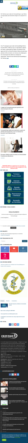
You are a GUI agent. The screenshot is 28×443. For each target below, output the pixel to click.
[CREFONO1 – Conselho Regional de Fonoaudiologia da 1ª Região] (14, 2)
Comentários (14, 300)
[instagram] (18, 324)
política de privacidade (20, 226)
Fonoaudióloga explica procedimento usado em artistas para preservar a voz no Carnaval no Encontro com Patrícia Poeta (13, 132)
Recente (7, 300)
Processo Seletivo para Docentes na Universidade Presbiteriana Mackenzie (13, 155)
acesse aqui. (17, 437)
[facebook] (10, 66)
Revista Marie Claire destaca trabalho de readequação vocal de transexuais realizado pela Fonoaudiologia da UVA (14, 73)
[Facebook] (10, 324)
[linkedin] (13, 66)
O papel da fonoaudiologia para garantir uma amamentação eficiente (12, 108)
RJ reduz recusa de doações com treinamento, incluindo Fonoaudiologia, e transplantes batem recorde (14, 81)
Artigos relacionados (13, 87)
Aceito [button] (4, 439)
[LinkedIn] (12, 324)
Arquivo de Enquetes (5, 235)
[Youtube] (15, 324)
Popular (2, 300)
